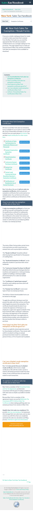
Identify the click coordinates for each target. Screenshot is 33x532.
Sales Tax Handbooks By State (10, 498)
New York (18, 9)
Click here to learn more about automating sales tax (16, 424)
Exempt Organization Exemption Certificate (10, 152)
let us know (23, 133)
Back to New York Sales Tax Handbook (15, 480)
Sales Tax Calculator (24, 498)
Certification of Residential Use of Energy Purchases (9, 183)
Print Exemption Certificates (16, 499)
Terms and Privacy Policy (22, 489)
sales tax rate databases (14, 412)
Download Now (25, 142)
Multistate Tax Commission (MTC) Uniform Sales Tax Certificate (16, 401)
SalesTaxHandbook (7, 9)
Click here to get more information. (18, 419)
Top (29, 482)
